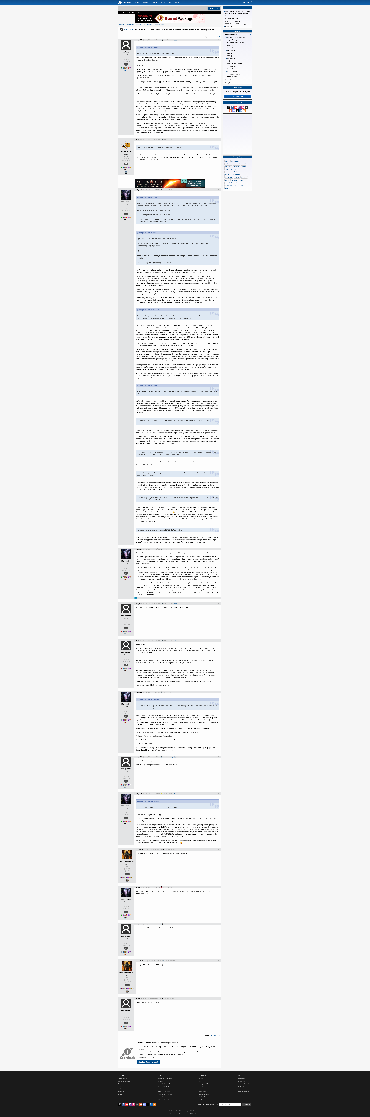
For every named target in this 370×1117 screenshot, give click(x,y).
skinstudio (244, 177)
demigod (234, 180)
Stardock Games (129, 24)
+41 (126, 628)
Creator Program (204, 1094)
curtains (236, 185)
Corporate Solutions (124, 1081)
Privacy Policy (173, 1114)
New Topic (214, 9)
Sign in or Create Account (148, 1062)
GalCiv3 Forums (168, 40)
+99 (127, 874)
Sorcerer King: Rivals (163, 1099)
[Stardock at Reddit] (230, 110)
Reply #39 (139, 998)
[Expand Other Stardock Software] (226, 63)
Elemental (160, 1081)
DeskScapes (121, 1089)
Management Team (204, 1084)
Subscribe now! (237, 97)
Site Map (197, 1114)
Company (202, 1075)
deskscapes (234, 169)
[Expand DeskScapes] (226, 50)
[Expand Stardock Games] (224, 79)
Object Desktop (122, 1078)
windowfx (241, 180)
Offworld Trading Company (165, 1094)
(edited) (175, 40)
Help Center (241, 1078)
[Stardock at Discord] (234, 110)
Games (145, 2)
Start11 (120, 1084)
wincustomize (236, 175)
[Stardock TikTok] (237, 110)
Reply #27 (139, 139)
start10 (245, 172)
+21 (126, 64)
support (227, 188)
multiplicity (236, 166)
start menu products (230, 164)
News (163, 2)
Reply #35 (141, 849)
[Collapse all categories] (250, 34)
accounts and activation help (232, 172)
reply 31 (156, 699)
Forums (201, 1099)
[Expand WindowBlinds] (226, 76)
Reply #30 (139, 604)
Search (134, 12)
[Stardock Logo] (124, 2)
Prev (215, 37)
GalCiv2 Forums (167, 794)
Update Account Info (244, 1091)
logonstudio (228, 185)
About (201, 1078)
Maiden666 (126, 201)
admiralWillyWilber (127, 861)
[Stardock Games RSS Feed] (244, 110)
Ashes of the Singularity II (165, 1078)
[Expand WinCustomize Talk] (226, 74)
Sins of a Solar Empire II (164, 1086)
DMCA (191, 1114)
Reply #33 (139, 757)
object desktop (229, 183)
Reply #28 (139, 190)
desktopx (227, 175)
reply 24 (156, 47)
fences (227, 161)
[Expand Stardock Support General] (226, 42)
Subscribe (246, 1104)
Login (140, 12)
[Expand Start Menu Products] (226, 71)
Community (154, 2)
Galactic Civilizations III (160, 24)
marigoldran (126, 615)
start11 (237, 177)
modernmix (244, 185)
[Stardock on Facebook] (232, 107)
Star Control (161, 1089)
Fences (120, 1086)
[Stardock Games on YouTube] (235, 107)
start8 (226, 169)
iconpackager (229, 177)
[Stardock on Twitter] (228, 107)
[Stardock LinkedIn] (241, 110)
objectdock (228, 166)
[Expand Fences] (226, 53)
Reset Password (242, 1089)
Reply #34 (139, 794)
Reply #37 (139, 924)
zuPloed (126, 52)
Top (218, 40)
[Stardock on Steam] (246, 107)
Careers (201, 1086)
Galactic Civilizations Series (144, 24)
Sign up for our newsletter (208, 1104)
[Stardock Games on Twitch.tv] (239, 107)
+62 (126, 214)
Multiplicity (121, 1091)
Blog (169, 2)
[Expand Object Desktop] (226, 40)
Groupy (120, 1094)
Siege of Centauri (162, 1097)
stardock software (243, 164)
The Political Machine (164, 1091)
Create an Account (243, 1084)
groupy (244, 166)
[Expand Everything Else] (224, 82)
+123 (126, 164)
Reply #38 (141, 961)
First (211, 37)
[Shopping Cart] (248, 2)
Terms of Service (183, 1114)
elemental (238, 183)
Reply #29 (139, 549)
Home (121, 24)
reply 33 (156, 801)
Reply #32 (139, 692)
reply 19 (156, 197)
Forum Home (126, 12)
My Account (241, 1081)
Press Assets (202, 1091)
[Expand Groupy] (226, 55)
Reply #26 (139, 40)
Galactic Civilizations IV (164, 1084)
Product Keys (242, 1086)
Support (176, 2)
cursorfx (227, 180)
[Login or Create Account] (244, 2)
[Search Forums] (251, 2)
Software (137, 2)
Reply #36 (139, 887)
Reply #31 (139, 640)
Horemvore (126, 151)
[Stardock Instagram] (242, 107)
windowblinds (235, 161)
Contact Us (202, 1097)
